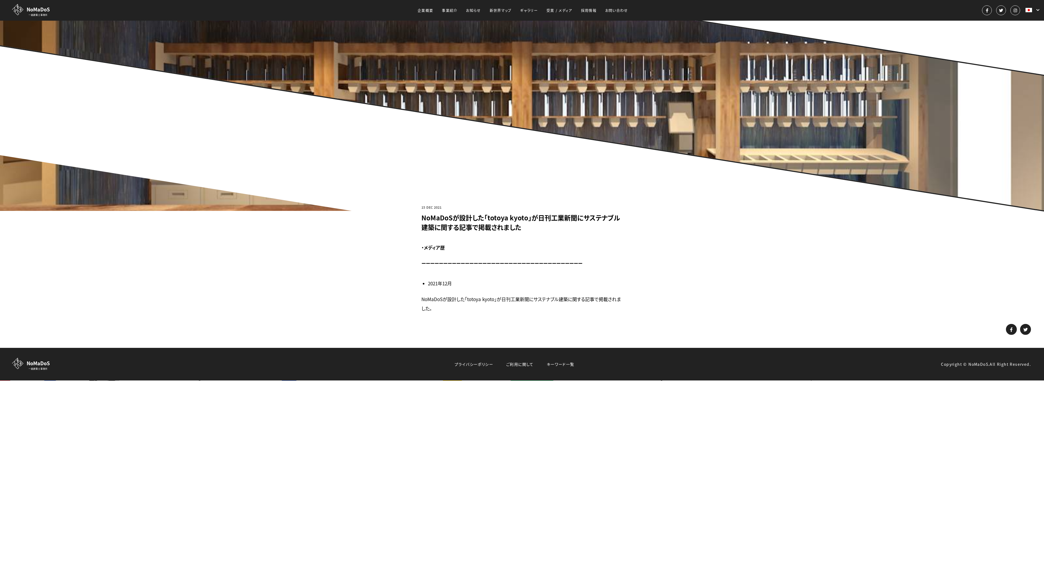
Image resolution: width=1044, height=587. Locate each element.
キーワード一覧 (560, 364)
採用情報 (588, 10)
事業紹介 (449, 10)
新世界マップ (501, 10)
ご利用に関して (520, 364)
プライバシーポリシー (474, 364)
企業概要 (425, 10)
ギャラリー (529, 10)
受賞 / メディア (559, 10)
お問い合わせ (616, 10)
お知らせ (473, 10)
